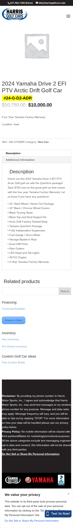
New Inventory (10, 339)
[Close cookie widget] (68, 494)
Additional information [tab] (20, 159)
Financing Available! (13, 308)
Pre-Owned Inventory (14, 346)
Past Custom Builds (13, 362)
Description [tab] (13, 153)
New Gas (43, 141)
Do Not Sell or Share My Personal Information (32, 520)
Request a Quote (13, 320)
